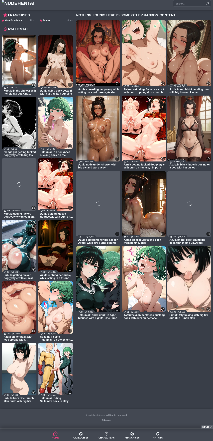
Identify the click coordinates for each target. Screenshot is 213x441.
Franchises (132, 437)
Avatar (58, 20)
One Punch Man (20, 20)
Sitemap (106, 420)
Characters (107, 437)
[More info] (117, 83)
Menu (205, 427)
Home (55, 437)
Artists (158, 437)
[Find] (207, 3)
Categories (81, 437)
